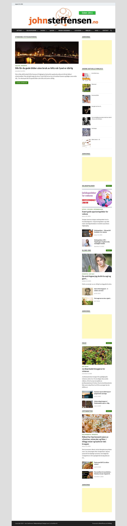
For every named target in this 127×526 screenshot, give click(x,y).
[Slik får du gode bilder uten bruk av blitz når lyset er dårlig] (47, 53)
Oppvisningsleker (98, 209)
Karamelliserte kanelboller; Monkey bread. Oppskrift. (102, 473)
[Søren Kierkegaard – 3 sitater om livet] (87, 289)
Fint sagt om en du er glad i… (102, 298)
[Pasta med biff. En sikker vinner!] (87, 462)
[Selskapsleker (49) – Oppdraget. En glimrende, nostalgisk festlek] (87, 240)
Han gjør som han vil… (96, 106)
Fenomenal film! (95, 95)
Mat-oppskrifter (86, 434)
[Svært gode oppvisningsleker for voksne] (97, 199)
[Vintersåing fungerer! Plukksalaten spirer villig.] (87, 401)
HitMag (110, 523)
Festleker (90, 209)
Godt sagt (91, 274)
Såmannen (94, 84)
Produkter (24, 65)
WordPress (102, 523)
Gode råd (17, 65)
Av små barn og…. (95, 73)
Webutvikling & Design (40, 523)
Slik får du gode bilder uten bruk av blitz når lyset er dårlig (44, 68)
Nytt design (94, 128)
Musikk (43, 30)
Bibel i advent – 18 (96, 139)
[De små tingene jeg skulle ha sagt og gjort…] (97, 263)
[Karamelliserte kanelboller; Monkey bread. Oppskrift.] (87, 472)
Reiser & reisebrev (64, 30)
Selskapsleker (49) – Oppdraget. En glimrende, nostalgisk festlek (102, 241)
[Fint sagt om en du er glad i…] (87, 298)
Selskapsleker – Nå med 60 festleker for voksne (102, 231)
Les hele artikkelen (21, 82)
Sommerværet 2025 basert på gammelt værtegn (102, 392)
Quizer (52, 30)
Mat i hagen (85, 366)
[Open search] (111, 31)
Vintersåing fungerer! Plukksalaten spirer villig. (102, 402)
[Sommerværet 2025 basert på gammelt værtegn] (87, 392)
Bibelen (88, 30)
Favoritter (85, 274)
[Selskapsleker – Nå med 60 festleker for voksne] (87, 230)
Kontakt (106, 30)
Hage (96, 30)
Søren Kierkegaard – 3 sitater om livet (101, 289)
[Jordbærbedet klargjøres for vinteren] (97, 356)
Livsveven (78, 30)
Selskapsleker (31, 30)
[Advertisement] (97, 52)
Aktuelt (19, 30)
